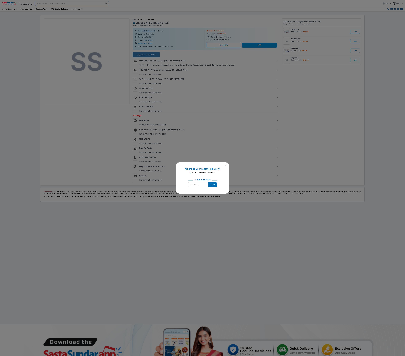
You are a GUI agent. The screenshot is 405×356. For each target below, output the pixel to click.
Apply (213, 185)
